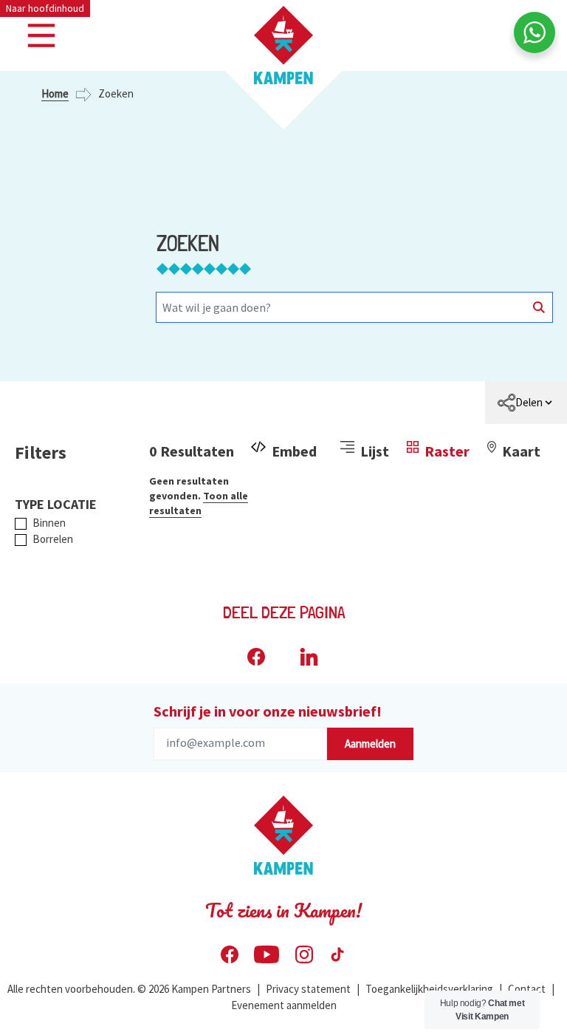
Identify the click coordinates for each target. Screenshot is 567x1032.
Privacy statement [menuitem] (308, 989)
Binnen (49, 523)
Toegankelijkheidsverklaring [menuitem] (429, 989)
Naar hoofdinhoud (45, 8)
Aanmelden (370, 744)
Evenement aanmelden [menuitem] (284, 1005)
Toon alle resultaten (198, 503)
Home (55, 93)
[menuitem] (526, 402)
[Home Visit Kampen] (283, 45)
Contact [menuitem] (527, 989)
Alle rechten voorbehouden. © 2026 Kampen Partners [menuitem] (129, 989)
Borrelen (52, 539)
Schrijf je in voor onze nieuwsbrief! (268, 711)
